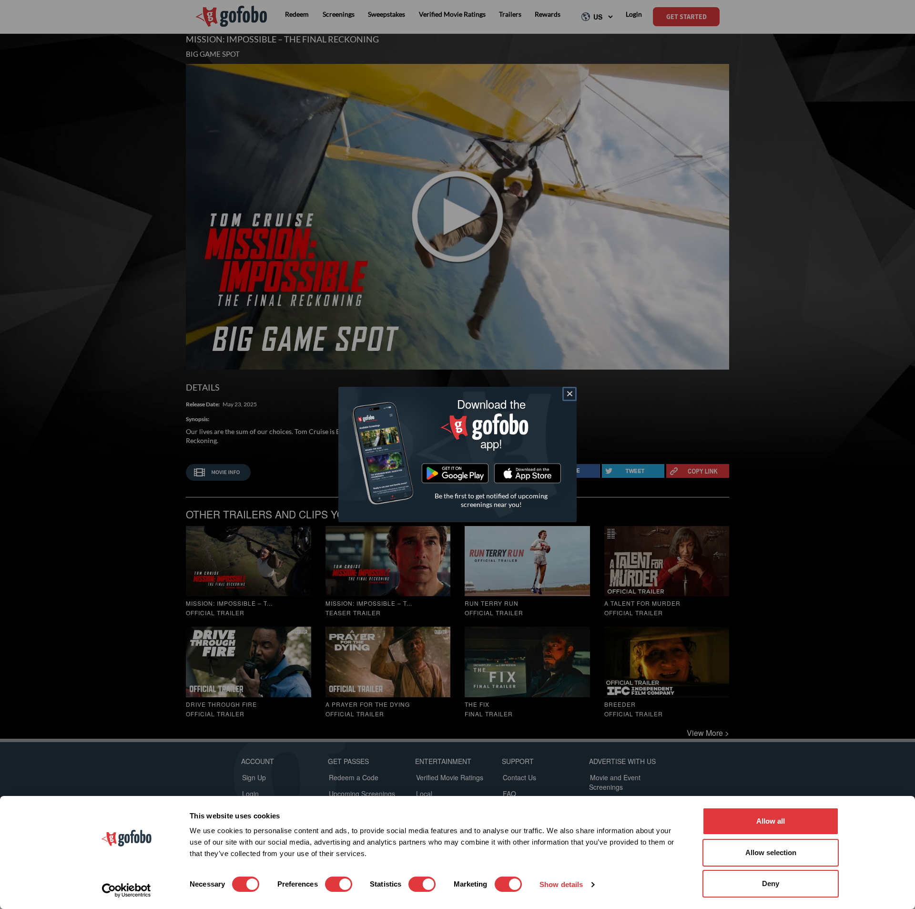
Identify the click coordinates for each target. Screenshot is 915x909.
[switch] (338, 884)
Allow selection (770, 852)
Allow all (770, 821)
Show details (561, 884)
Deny (770, 883)
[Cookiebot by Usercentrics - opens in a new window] (126, 890)
